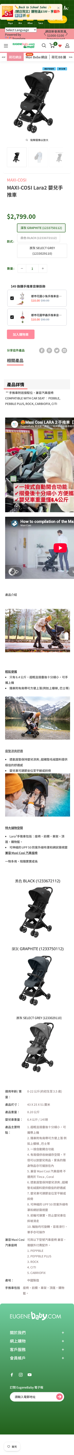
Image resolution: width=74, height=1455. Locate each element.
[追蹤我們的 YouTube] (30, 1374)
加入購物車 (21, 334)
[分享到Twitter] (57, 350)
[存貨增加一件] (43, 268)
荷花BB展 (59, 57)
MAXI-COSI (16, 180)
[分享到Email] (64, 350)
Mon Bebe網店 (36, 57)
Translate (18, 38)
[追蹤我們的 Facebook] (12, 1374)
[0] (52, 45)
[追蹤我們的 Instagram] (21, 1374)
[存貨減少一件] (22, 268)
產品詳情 (15, 384)
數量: (10, 268)
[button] (66, 34)
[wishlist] (60, 45)
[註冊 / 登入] (67, 45)
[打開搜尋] (44, 45)
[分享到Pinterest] (49, 350)
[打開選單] (6, 45)
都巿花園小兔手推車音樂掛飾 (47, 296)
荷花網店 (15, 57)
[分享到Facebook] (42, 350)
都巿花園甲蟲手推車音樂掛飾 (47, 315)
